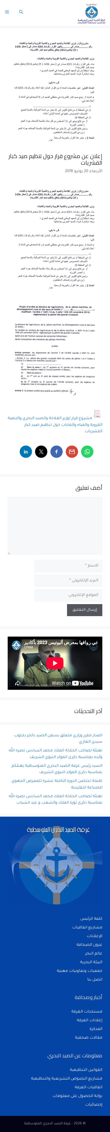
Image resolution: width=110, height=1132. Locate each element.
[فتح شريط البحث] (21, 12)
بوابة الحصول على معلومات (77, 1096)
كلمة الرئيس (91, 919)
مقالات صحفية (88, 1038)
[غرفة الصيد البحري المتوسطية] (91, 13)
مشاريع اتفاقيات (87, 928)
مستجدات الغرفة (86, 1012)
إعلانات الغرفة (89, 1020)
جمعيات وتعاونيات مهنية (79, 971)
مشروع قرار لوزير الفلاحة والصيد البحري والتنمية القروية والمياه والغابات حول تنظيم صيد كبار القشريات (55, 425)
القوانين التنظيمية (86, 1070)
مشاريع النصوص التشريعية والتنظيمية (66, 1079)
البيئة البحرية (91, 962)
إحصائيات (93, 1105)
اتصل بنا (94, 980)
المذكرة (96, 1029)
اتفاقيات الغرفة (88, 1087)
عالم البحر (93, 954)
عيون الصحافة (89, 945)
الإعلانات (94, 936)
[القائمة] (7, 12)
